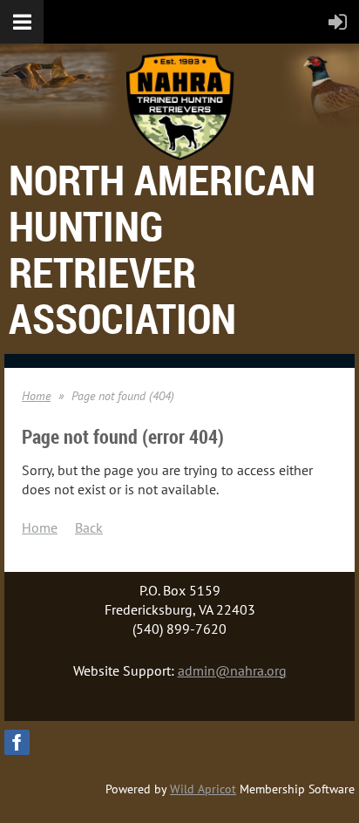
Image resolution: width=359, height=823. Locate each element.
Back (89, 527)
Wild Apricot (203, 789)
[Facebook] (17, 742)
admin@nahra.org (232, 670)
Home (36, 396)
